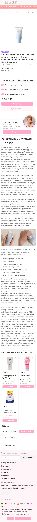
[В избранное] (31, 65)
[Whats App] (7, 493)
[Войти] (31, 2)
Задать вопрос (19, 132)
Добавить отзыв (26, 431)
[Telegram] (3, 493)
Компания (5, 466)
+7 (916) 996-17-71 (8, 479)
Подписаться (28, 457)
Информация (6, 469)
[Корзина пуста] (34, 2)
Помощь (4, 472)
